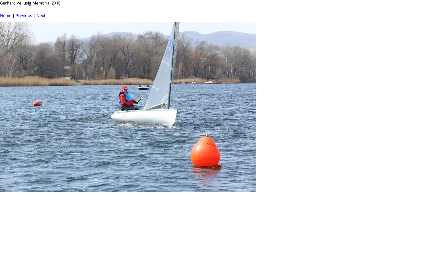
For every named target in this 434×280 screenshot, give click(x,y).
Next (40, 15)
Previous (24, 15)
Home (5, 15)
